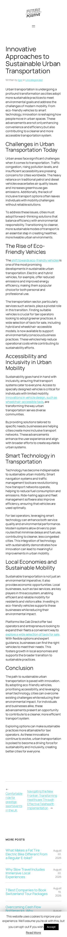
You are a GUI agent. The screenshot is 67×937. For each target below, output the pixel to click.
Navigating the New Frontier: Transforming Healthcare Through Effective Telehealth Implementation (42, 799)
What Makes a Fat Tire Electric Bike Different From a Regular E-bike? (26, 854)
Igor (20, 80)
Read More (33, 932)
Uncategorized (34, 80)
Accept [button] (51, 927)
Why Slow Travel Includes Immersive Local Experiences (25, 873)
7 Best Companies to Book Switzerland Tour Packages (27, 892)
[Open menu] (33, 26)
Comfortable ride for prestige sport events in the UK (14, 801)
